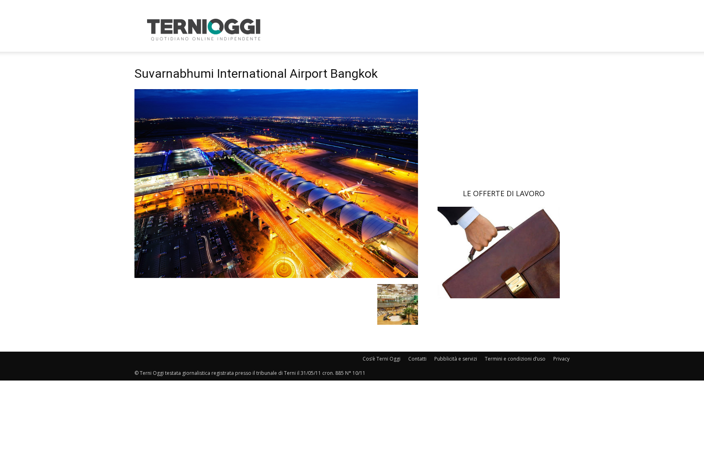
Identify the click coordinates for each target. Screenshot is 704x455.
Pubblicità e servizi (455, 358)
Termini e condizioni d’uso (515, 358)
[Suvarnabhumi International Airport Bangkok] (276, 276)
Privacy (561, 358)
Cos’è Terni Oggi (381, 358)
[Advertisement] (421, 29)
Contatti (417, 358)
